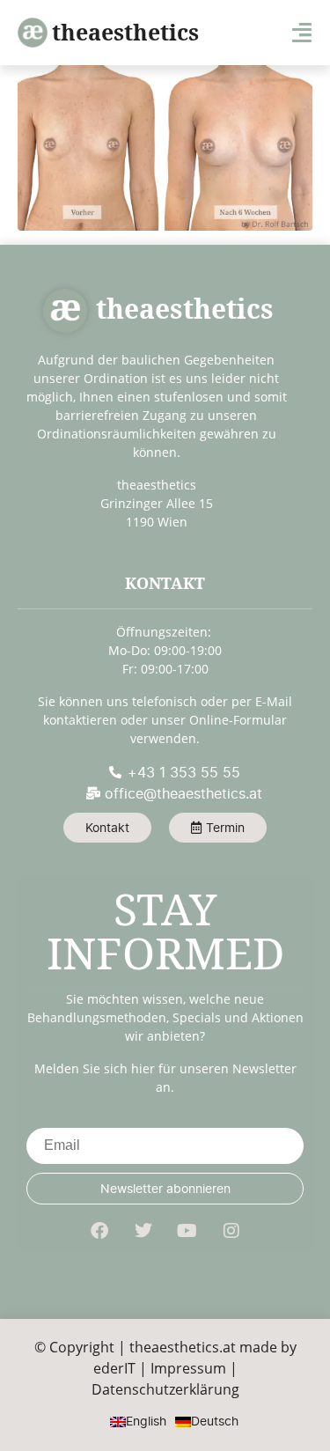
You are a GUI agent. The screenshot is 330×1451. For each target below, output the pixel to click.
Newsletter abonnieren (165, 1188)
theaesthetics (125, 32)
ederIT (114, 1368)
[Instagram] (231, 1231)
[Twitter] (143, 1231)
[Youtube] (187, 1231)
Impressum (188, 1368)
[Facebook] (99, 1231)
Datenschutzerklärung (165, 1389)
